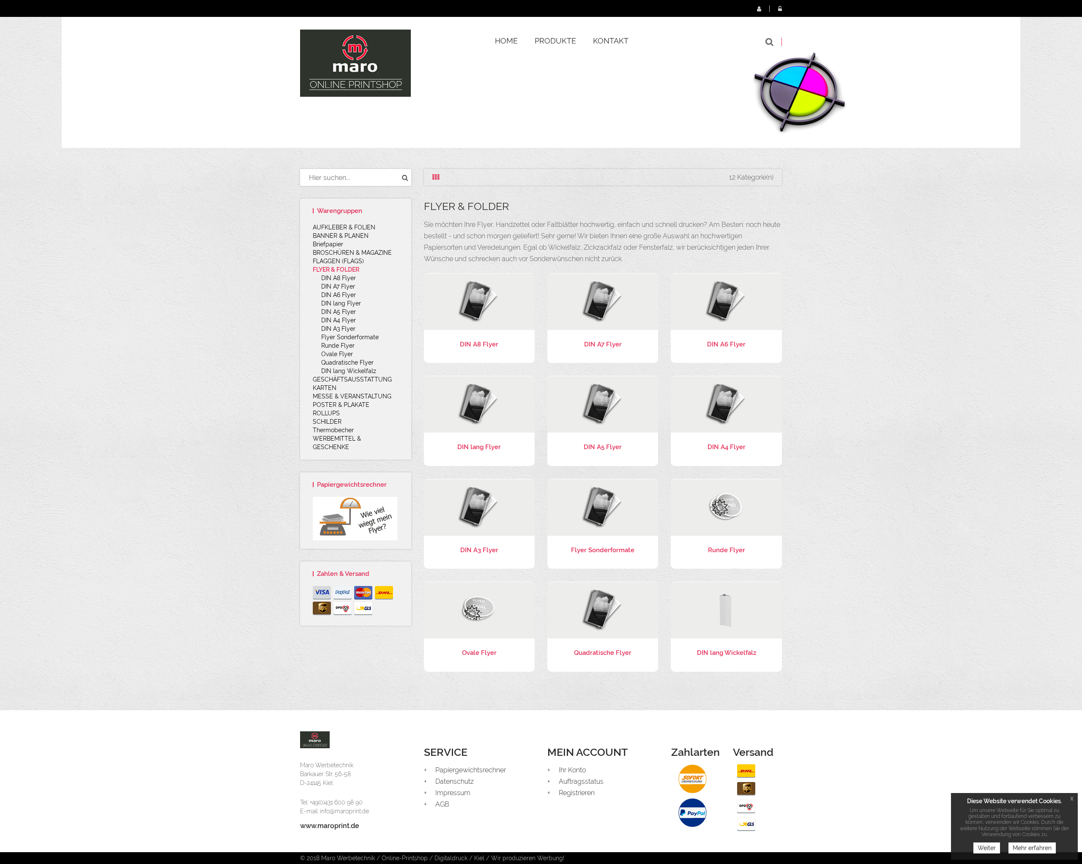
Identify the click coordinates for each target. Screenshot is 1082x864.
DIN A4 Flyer (338, 320)
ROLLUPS (326, 413)
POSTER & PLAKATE (341, 404)
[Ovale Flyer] (479, 609)
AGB (442, 804)
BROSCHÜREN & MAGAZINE (352, 252)
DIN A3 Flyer (338, 328)
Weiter (987, 848)
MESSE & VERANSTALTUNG (352, 396)
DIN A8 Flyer (338, 278)
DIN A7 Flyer (338, 286)
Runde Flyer (338, 345)
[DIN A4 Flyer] (726, 403)
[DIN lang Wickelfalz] (726, 609)
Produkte (555, 40)
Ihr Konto (572, 770)
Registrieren (758, 8)
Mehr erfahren (1032, 848)
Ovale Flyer (337, 354)
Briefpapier (328, 244)
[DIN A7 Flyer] (602, 301)
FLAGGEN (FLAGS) (338, 261)
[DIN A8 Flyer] (479, 301)
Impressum (452, 793)
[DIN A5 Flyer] (602, 403)
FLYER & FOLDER (336, 269)
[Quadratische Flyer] (602, 609)
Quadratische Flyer (347, 362)
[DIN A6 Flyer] (726, 301)
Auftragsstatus (581, 781)
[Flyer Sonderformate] (602, 507)
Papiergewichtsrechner (470, 770)
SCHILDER (327, 421)
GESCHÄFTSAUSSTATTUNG (352, 379)
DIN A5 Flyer (338, 311)
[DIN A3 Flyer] (479, 507)
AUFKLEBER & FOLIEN (344, 227)
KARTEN (324, 387)
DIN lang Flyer (341, 303)
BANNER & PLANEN (341, 235)
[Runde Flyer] (726, 507)
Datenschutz (454, 781)
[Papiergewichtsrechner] (356, 518)
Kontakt (610, 40)
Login (779, 8)
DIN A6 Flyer (338, 295)
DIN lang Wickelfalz (348, 371)
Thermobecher (333, 430)
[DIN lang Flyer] (479, 403)
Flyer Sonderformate (350, 337)
